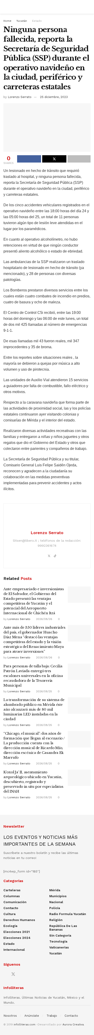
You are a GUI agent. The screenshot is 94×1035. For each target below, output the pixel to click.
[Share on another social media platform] (79, 159)
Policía (54, 908)
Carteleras (12, 890)
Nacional (56, 902)
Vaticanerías (59, 947)
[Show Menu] (5, 7)
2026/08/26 (43, 619)
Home (7, 20)
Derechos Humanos (19, 920)
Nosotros (10, 1015)
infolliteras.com (24, 1024)
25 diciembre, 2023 (54, 97)
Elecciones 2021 (16, 932)
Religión (56, 920)
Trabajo (52, 1015)
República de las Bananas (63, 927)
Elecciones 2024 (17, 938)
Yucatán (21, 20)
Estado (37, 20)
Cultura (9, 914)
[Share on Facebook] (29, 159)
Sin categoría (60, 935)
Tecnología (58, 941)
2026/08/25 (43, 691)
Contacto (10, 908)
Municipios (58, 896)
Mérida (54, 890)
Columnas (11, 896)
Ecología (10, 926)
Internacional (14, 949)
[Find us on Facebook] (5, 974)
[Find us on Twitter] (13, 974)
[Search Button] (89, 7)
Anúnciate (31, 1015)
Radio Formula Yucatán (67, 914)
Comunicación (14, 902)
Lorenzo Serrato (19, 97)
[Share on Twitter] (54, 159)
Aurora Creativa (73, 1024)
